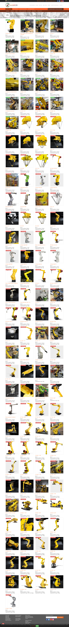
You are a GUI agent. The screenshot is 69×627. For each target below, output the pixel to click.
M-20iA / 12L (7, 359)
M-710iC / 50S (22, 72)
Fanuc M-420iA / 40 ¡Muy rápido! (11, 72)
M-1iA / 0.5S (37, 130)
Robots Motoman (7, 618)
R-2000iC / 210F (38, 91)
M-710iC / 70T (37, 436)
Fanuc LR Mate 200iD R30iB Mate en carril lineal (26, 34)
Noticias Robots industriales (29, 617)
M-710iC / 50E (52, 417)
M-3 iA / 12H (7, 340)
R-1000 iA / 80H (8, 455)
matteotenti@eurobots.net (51, 1)
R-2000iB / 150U (8, 493)
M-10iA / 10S (52, 302)
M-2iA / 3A (37, 168)
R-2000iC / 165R (53, 493)
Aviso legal (26, 621)
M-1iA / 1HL (22, 149)
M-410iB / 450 (37, 111)
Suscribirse (60, 617)
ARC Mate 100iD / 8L (53, 283)
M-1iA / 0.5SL (22, 130)
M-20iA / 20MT (38, 378)
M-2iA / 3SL (52, 149)
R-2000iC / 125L (53, 72)
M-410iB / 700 (52, 570)
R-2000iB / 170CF (23, 512)
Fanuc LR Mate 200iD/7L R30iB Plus (11, 283)
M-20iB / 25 (22, 398)
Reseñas (49, 5)
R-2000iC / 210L (23, 91)
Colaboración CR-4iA (23, 187)
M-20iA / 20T (22, 378)
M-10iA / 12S (37, 340)
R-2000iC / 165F (8, 130)
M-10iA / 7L (52, 33)
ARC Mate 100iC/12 (8, 321)
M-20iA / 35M (52, 53)
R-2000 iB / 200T (53, 512)
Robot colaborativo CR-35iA (40, 398)
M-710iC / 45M (23, 417)
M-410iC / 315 (22, 111)
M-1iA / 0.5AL (52, 130)
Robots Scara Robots (8, 620)
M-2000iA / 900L (8, 589)
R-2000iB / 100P (38, 72)
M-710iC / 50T (7, 436)
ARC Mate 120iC (23, 53)
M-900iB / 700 (52, 111)
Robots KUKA (7, 615)
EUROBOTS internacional (55, 5)
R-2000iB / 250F (8, 551)
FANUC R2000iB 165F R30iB (10, 512)
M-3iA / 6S (52, 206)
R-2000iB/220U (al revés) (9, 111)
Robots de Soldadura (18, 615)
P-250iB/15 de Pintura (39, 359)
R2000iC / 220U (53, 532)
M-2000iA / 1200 (23, 589)
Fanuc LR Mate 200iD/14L (24, 359)
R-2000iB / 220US (38, 532)
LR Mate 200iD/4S (8, 33)
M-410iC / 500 (37, 570)
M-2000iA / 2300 (53, 589)
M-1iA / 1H (37, 149)
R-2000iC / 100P (38, 455)
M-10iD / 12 (52, 340)
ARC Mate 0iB (7, 187)
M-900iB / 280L (38, 551)
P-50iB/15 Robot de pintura (10, 53)
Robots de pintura (17, 616)
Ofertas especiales (17, 618)
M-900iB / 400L (23, 570)
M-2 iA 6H (22, 225)
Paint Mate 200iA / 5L (9, 206)
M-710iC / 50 (22, 436)
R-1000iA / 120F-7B (23, 474)
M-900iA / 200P (38, 512)
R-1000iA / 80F (23, 455)
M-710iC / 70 (52, 436)
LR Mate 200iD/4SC (38, 187)
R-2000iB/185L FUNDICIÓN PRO (11, 91)
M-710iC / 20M (52, 359)
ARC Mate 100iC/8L (53, 168)
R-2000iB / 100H (53, 455)
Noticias (37, 5)
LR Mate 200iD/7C (53, 264)
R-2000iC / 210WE (8, 608)
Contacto (60, 5)
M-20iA (36, 53)
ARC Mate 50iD (52, 225)
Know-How (40, 5)
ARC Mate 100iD (53, 321)
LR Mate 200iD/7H (23, 264)
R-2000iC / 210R (8, 532)
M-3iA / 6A (7, 225)
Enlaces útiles (27, 623)
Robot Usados (17, 620)
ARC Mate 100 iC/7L (53, 245)
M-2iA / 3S (7, 168)
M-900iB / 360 (7, 570)
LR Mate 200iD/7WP (23, 245)
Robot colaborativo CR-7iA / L (40, 245)
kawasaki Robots (7, 619)
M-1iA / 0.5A (7, 149)
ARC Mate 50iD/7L (8, 245)
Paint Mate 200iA (23, 206)
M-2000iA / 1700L (38, 589)
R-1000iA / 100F (8, 474)
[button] (8, 1)
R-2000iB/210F (52, 91)
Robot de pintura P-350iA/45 (10, 417)
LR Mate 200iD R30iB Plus (24, 283)
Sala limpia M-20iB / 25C (9, 398)
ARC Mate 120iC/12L (39, 321)
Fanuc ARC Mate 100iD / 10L (25, 302)
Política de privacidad (28, 620)
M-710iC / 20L (7, 378)
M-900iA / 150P (23, 493)
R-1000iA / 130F (38, 474)
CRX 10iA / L (37, 302)
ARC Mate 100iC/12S (24, 321)
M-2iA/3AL (22, 168)
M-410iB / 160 (37, 493)
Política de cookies (28, 622)
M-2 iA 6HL (37, 225)
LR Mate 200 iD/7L (38, 33)
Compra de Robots (18, 619)
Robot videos (45, 5)
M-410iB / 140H (53, 474)
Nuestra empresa (32, 5)
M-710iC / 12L (22, 340)
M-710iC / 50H (37, 417)
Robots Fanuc (7, 617)
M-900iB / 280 (52, 551)
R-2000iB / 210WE (23, 532)
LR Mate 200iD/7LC (38, 264)
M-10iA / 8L (37, 283)
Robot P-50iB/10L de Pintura (10, 302)
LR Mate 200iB (37, 206)
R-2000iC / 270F (23, 551)
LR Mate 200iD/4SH (53, 187)
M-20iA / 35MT (52, 398)
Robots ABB (7, 616)
